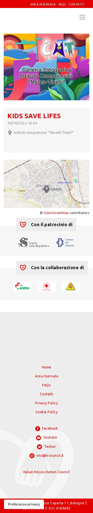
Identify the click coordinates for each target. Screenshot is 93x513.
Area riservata (46, 376)
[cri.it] (46, 286)
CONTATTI (76, 4)
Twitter (49, 447)
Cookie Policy (46, 412)
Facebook (49, 428)
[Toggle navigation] (82, 17)
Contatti (46, 394)
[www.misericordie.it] (70, 286)
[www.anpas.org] (22, 286)
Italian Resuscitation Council (46, 472)
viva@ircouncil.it (50, 456)
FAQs (62, 4)
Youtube (49, 437)
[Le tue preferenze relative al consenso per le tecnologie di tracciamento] (24, 504)
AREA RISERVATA (43, 4)
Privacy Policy (46, 403)
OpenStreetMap (56, 212)
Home (46, 367)
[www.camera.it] (65, 242)
